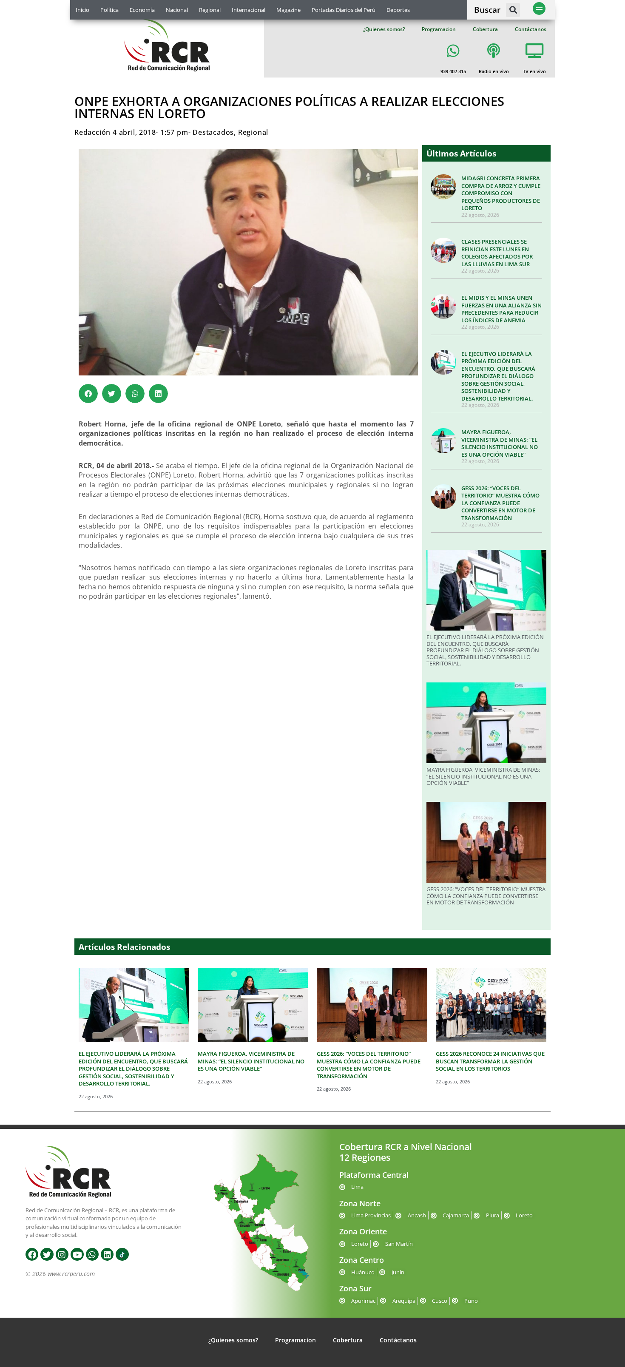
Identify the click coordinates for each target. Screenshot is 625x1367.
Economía (142, 10)
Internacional (248, 10)
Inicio (82, 10)
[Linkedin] (107, 1254)
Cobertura (485, 29)
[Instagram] (62, 1254)
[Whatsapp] (92, 1254)
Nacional (177, 10)
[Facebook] (32, 1254)
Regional (210, 10)
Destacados (213, 132)
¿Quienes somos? (384, 29)
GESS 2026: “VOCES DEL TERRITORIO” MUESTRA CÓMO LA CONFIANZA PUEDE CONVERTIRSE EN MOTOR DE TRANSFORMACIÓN (500, 503)
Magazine (288, 10)
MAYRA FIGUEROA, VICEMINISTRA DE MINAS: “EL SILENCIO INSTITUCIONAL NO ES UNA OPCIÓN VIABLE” (499, 443)
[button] (513, 10)
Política (109, 10)
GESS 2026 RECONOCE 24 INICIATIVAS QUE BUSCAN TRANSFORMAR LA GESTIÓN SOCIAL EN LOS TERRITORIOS (490, 1061)
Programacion (439, 29)
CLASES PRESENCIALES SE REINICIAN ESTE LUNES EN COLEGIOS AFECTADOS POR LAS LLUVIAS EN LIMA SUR (497, 253)
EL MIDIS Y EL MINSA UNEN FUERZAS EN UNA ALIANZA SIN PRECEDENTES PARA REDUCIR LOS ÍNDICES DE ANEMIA (501, 309)
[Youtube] (77, 1254)
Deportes (398, 10)
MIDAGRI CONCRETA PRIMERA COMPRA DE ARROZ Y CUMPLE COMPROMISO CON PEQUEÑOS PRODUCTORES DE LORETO (500, 193)
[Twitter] (46, 1254)
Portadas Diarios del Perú (343, 10)
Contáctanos (530, 29)
